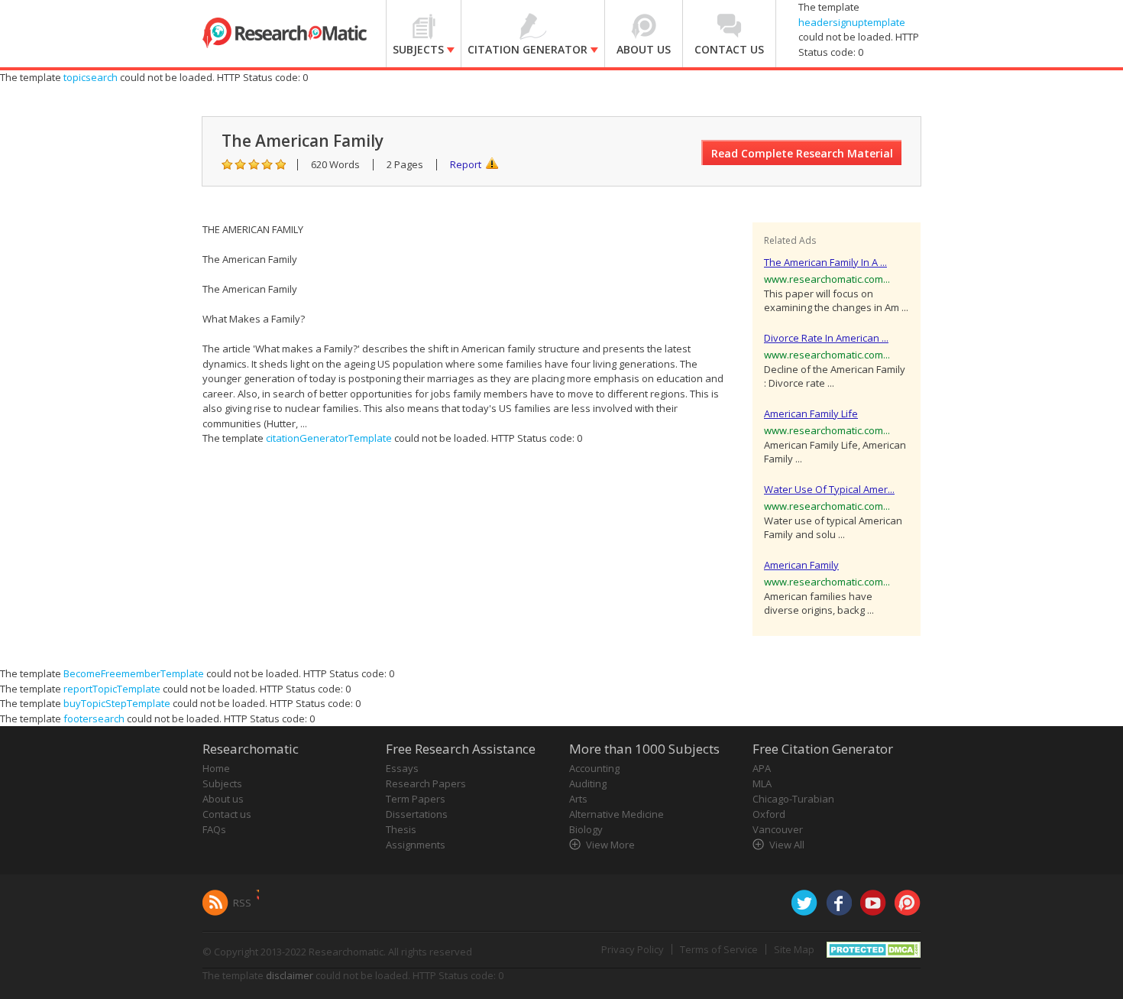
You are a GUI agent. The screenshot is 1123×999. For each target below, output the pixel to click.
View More (610, 844)
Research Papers (426, 783)
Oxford (768, 814)
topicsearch (90, 77)
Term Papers (415, 799)
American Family (801, 565)
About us (223, 799)
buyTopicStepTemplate (116, 703)
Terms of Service (719, 949)
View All (786, 844)
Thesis (401, 829)
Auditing (588, 783)
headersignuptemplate (851, 22)
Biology (586, 829)
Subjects (222, 783)
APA (761, 768)
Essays (402, 768)
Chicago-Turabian (793, 799)
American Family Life (811, 413)
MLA (762, 783)
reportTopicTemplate (111, 689)
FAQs (214, 829)
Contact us (226, 814)
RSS (242, 903)
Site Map (794, 949)
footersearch (94, 718)
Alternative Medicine (616, 814)
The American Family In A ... (825, 262)
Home (216, 768)
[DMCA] (874, 948)
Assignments (415, 844)
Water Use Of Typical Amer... (829, 489)
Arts (578, 799)
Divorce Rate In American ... (826, 338)
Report (465, 164)
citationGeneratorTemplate (329, 438)
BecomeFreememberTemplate (133, 673)
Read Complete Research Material (802, 153)
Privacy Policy (632, 949)
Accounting (594, 768)
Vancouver (777, 829)
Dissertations (417, 814)
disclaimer (289, 975)
